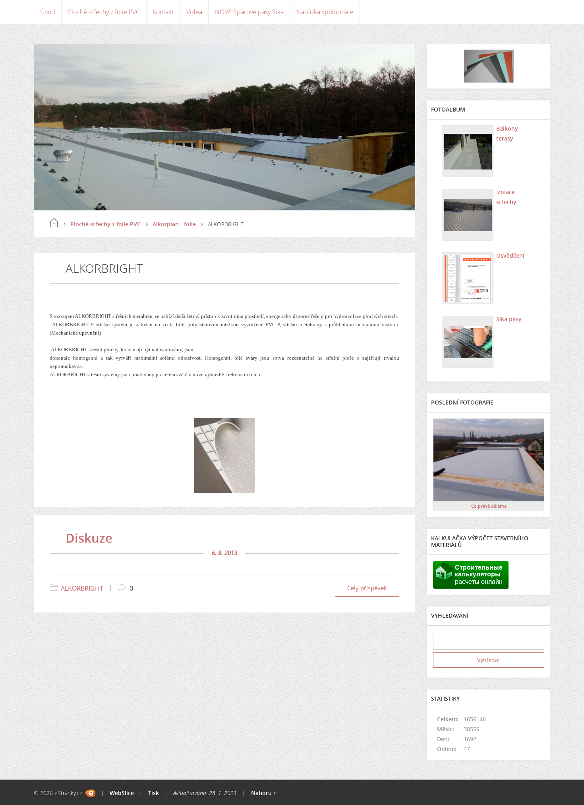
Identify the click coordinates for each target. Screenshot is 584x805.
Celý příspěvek (367, 588)
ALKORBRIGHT (82, 588)
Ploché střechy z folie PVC (104, 12)
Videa (194, 12)
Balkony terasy (507, 133)
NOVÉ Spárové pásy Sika (249, 12)
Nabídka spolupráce (325, 12)
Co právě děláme (489, 506)
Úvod (47, 12)
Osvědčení (510, 255)
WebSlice (122, 793)
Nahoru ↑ (263, 793)
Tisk (153, 793)
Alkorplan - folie (174, 224)
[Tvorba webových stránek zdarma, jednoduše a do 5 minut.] (90, 793)
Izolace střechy (506, 197)
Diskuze (89, 538)
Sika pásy (509, 319)
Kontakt (163, 12)
